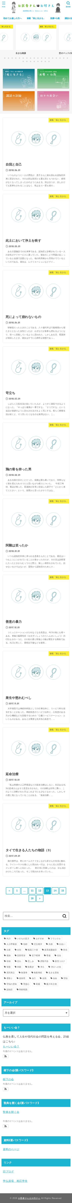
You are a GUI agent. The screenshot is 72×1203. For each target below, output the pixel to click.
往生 (59, 955)
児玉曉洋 (38, 944)
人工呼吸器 (12, 944)
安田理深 (21, 955)
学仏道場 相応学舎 (15, 1180)
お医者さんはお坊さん (29, 1198)
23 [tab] (38, 61)
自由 (55, 978)
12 (39, 890)
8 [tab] (30, 58)
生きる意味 (54, 972)
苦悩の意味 (12, 984)
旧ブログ (8, 1171)
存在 (65, 950)
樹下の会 (8, 1079)
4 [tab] (15, 58)
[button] (5, 1056)
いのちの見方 (23, 938)
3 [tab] (12, 58)
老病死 (22, 978)
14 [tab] (52, 58)
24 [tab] (41, 61)
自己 (34, 978)
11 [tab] (41, 58)
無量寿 (24, 972)
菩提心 (26, 984)
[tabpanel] (36, 40)
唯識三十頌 (33, 950)
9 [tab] (34, 58)
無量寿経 (38, 972)
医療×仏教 (55, 18)
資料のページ (11, 1149)
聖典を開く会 (11, 1111)
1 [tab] (4, 58)
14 (55, 890)
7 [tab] (26, 58)
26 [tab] (49, 61)
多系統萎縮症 (50, 950)
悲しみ (31, 961)
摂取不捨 (44, 961)
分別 (19, 950)
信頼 (25, 944)
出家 (9, 950)
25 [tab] (45, 61)
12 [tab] (45, 58)
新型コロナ (60, 961)
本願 (19, 967)
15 (62, 890)
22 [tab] (34, 61)
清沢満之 (11, 972)
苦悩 (65, 978)
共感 (51, 944)
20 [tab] (26, 61)
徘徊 (9, 961)
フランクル (55, 938)
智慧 (9, 967)
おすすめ (40, 938)
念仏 (19, 961)
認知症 (10, 989)
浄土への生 (56, 967)
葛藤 (38, 984)
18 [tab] (67, 58)
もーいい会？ (11, 1046)
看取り (10, 978)
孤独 (9, 955)
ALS (9, 938)
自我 (44, 978)
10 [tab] (38, 58)
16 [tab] (60, 58)
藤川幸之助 (51, 984)
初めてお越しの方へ (12, 18)
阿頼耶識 (23, 989)
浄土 (42, 967)
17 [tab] (63, 58)
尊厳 (48, 955)
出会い (62, 944)
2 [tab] (8, 58)
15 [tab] (56, 58)
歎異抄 (31, 967)
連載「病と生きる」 (36, 18)
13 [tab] (49, 58)
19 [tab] (23, 61)
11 (32, 890)
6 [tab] (23, 58)
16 (32, 898)
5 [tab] (19, 58)
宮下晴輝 (36, 955)
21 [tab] (30, 61)
